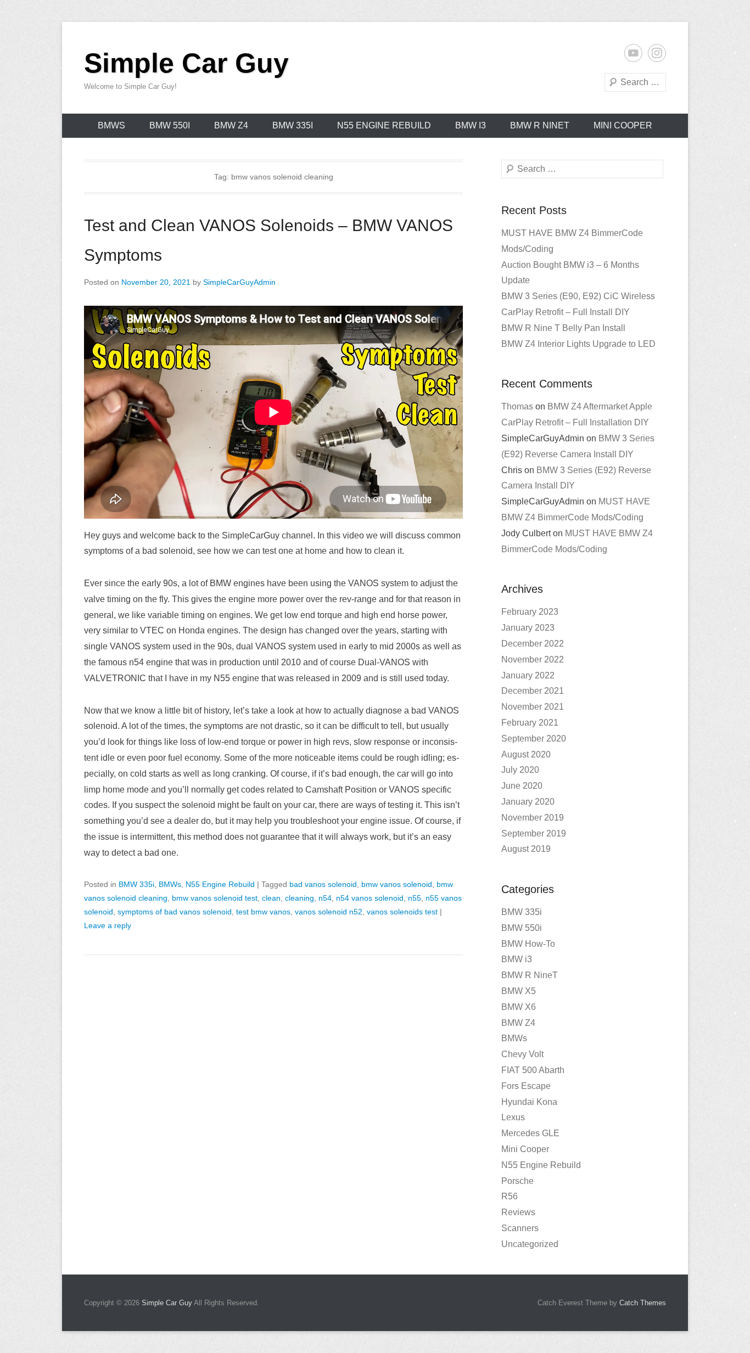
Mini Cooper (623, 125)
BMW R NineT (539, 125)
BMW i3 (470, 125)
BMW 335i (292, 125)
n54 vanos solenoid (370, 898)
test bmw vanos (263, 911)
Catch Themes (642, 1303)
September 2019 (533, 833)
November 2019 (532, 817)
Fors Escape (526, 1086)
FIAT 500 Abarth (532, 1070)
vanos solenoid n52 (328, 911)
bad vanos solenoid (323, 884)
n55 (414, 898)
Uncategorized (529, 1244)
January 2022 (528, 675)
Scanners (520, 1228)
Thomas (517, 406)
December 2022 (532, 643)
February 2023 (529, 611)
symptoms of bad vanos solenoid (174, 911)
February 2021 (529, 722)
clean (271, 898)
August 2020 (526, 754)
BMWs (111, 125)
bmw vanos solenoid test (215, 898)
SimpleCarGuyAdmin (239, 282)
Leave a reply (107, 925)
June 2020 (521, 785)
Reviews (518, 1212)
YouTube (633, 53)
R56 (509, 1196)
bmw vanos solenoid (396, 884)
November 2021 (532, 706)
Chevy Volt (522, 1054)
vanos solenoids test (402, 911)
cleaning (299, 898)
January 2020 (528, 801)
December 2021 (532, 690)
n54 (325, 898)
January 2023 (528, 627)
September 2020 (533, 738)
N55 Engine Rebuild (384, 125)
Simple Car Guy (186, 63)
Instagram (657, 53)
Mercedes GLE (530, 1133)
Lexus (513, 1117)
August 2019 (526, 849)
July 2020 (520, 769)
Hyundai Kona (529, 1102)
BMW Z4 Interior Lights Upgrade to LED (578, 344)
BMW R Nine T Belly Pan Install (563, 328)
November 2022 (532, 659)
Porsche (517, 1181)
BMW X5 (518, 991)
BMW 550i (169, 125)
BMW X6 (518, 1007)
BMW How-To (528, 943)
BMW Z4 (231, 125)
